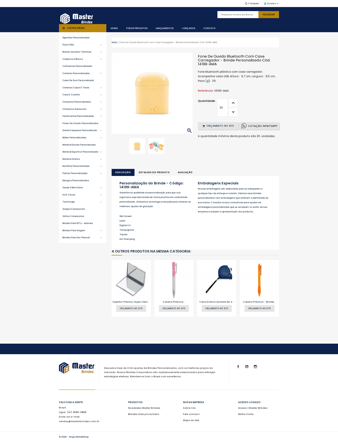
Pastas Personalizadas (82, 173)
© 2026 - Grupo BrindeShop (74, 436)
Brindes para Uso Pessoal (82, 237)
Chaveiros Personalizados (82, 101)
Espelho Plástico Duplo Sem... (131, 302)
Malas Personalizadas (82, 137)
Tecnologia (82, 201)
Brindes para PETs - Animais (77, 223)
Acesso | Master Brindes (253, 408)
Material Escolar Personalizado (79, 144)
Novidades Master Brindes (144, 408)
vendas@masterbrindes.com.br (79, 421)
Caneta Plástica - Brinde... (259, 302)
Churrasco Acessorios (82, 109)
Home (114, 28)
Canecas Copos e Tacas (82, 87)
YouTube (246, 366)
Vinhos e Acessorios (73, 216)
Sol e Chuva (82, 194)
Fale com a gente (71, 402)
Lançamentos (165, 28)
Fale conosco (191, 414)
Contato (209, 28)
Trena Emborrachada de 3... (216, 302)
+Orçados (188, 28)
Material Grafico (82, 159)
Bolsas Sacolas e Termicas (82, 51)
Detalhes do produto (154, 172)
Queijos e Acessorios (73, 208)
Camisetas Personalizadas (77, 66)
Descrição (123, 172)
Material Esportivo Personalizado (82, 151)
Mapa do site (191, 420)
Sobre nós (189, 408)
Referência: (205, 91)
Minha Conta (246, 414)
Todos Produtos (137, 28)
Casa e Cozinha (82, 94)
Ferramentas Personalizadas (82, 116)
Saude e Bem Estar (82, 187)
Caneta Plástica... (174, 302)
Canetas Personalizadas (82, 73)
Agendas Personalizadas (76, 37)
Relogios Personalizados (75, 180)
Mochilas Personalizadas (82, 166)
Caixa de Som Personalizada (78, 80)
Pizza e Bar (82, 44)
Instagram (255, 366)
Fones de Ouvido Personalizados (80, 123)
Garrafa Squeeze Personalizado (82, 130)
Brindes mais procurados (143, 414)
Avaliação (185, 172)
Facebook (238, 366)
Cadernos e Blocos (82, 59)
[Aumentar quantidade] (233, 103)
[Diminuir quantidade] (233, 112)
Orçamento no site (218, 126)
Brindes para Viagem (82, 230)
